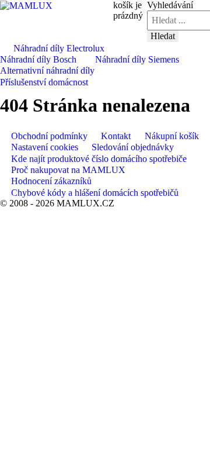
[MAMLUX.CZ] (5, 47)
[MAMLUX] (26, 5)
